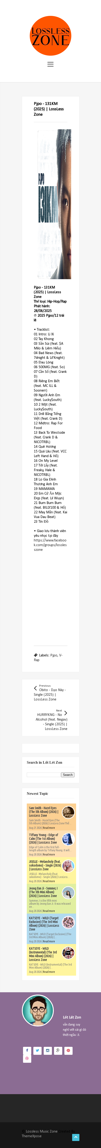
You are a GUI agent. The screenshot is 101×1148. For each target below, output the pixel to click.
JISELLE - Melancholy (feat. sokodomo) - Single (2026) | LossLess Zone (45, 865)
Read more (49, 827)
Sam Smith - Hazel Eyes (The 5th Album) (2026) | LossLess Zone (43, 811)
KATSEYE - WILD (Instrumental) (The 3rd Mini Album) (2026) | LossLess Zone (43, 954)
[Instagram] (48, 1051)
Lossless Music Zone (42, 1131)
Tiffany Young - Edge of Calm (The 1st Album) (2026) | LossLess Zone (43, 838)
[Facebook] (27, 1051)
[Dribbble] (27, 1059)
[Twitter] (37, 1051)
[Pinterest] (68, 1051)
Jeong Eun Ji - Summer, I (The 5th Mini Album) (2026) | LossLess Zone (43, 892)
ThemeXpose (32, 1136)
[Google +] (58, 1051)
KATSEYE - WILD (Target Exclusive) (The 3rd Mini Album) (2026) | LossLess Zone (44, 923)
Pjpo (53, 655)
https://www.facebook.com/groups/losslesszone (50, 545)
